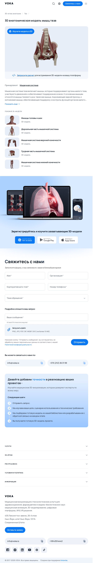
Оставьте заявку (15, 530)
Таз (25, 13)
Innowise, (64, 560)
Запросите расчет (25, 75)
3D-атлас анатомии (13, 13)
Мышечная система (29, 85)
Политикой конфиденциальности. (18, 344)
